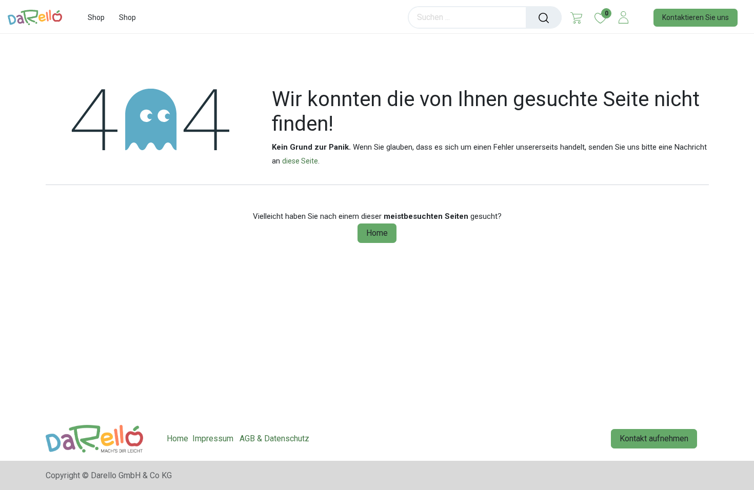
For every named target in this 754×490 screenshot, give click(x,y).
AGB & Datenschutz (274, 438)
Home (377, 233)
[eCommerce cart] (576, 17)
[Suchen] (544, 17)
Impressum (212, 438)
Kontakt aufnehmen (654, 438)
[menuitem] (96, 17)
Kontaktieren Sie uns (695, 17)
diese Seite (300, 161)
